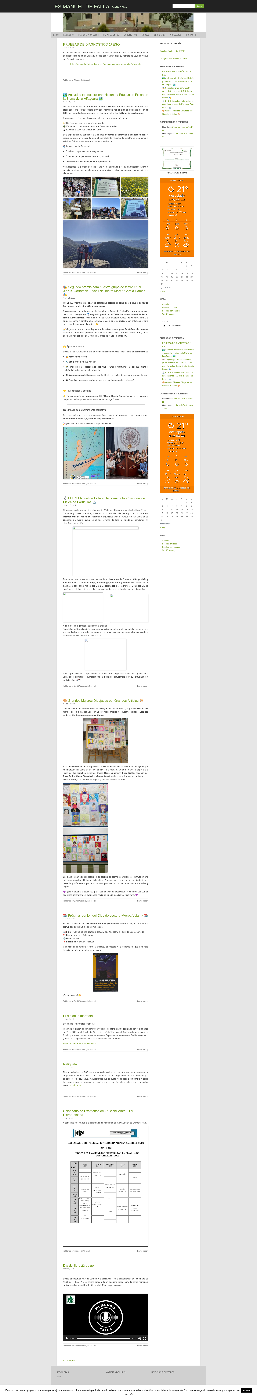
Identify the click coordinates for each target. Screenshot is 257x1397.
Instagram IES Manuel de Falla (173, 58)
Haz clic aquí (75, 1085)
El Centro (68, 35)
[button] (106, 1317)
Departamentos (111, 35)
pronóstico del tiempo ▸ (176, 253)
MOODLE (145, 35)
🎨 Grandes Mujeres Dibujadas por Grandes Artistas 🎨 (103, 700)
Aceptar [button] (246, 1390)
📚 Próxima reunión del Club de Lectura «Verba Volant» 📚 (105, 915)
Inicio (56, 35)
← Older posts (70, 1360)
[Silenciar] (139, 1338)
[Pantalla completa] (144, 1338)
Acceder (165, 304)
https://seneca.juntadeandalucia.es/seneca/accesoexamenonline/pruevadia (105, 63)
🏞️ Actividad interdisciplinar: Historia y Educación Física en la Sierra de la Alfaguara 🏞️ (105, 96)
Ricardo (77, 80)
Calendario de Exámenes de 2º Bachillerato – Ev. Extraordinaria (98, 1112)
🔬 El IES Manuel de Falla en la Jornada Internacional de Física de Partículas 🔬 (104, 500)
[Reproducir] (66, 1338)
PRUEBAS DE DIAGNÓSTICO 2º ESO (91, 44)
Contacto (191, 35)
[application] (105, 1317)
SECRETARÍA (159, 35)
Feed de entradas (169, 307)
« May (162, 291)
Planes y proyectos (88, 35)
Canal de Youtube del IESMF (172, 51)
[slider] (103, 1338)
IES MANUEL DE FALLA (81, 6)
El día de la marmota (78, 1015)
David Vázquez (80, 272)
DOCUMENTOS (130, 35)
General (86, 80)
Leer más (128, 1394)
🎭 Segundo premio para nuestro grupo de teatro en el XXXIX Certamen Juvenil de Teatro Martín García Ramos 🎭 (104, 290)
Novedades (175, 35)
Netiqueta (70, 1064)
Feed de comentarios (171, 310)
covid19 (59, 1377)
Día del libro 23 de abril (79, 1265)
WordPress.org (168, 314)
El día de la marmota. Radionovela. (79, 1043)
